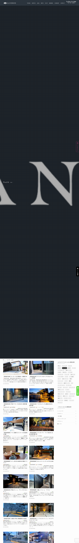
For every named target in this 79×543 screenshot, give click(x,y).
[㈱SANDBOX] (10, 3)
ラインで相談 (77, 392)
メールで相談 (77, 272)
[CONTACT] (77, 268)
